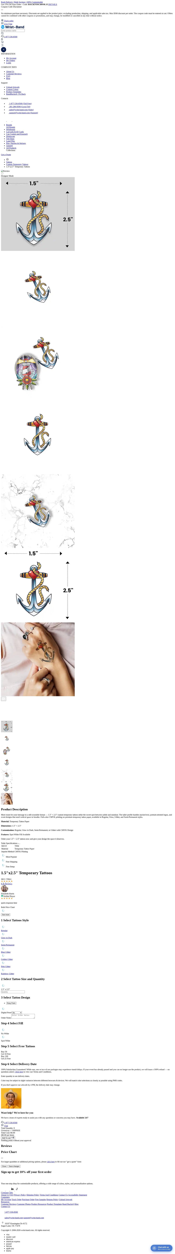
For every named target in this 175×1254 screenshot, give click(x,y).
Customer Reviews (14, 74)
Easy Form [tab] (11, 1003)
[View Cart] (2, 43)
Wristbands (10, 129)
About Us (10, 71)
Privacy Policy (20, 1195)
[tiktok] (14, 120)
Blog (8, 78)
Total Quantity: (8, 1128)
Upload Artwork (12, 87)
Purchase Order (28, 1199)
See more (5, 915)
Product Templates (13, 92)
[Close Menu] (3, 51)
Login (8, 63)
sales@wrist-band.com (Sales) (21, 110)
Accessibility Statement (77, 1195)
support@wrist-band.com (33, 1218)
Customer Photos (24, 1204)
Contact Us (63, 1195)
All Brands (10, 127)
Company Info (7, 1193)
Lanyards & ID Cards (15, 132)
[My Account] (2, 40)
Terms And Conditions (49, 1195)
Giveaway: (10, 1130)
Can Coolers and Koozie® (17, 134)
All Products (11, 148)
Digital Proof (6, 1012)
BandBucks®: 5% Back (16, 94)
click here (51, 1162)
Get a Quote (6, 155)
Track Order (17, 1199)
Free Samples (40, 1199)
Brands (9, 125)
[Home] (7, 160)
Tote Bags (10, 139)
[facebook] (4, 120)
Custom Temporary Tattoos (17, 164)
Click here (19, 1072)
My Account (11, 58)
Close (4, 1166)
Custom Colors (12, 89)
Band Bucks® (68, 1204)
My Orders (10, 60)
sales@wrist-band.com (14, 1218)
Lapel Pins (10, 141)
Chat (6, 1126)
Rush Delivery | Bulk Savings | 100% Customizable (22, 2)
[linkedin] (12, 1190)
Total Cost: (8, 1133)
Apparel (9, 146)
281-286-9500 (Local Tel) (19, 107)
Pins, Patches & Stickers (16, 143)
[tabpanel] (87, 1009)
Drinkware (10, 136)
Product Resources (38, 1204)
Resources (5, 1202)
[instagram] (9, 120)
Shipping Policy (32, 1195)
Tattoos (9, 162)
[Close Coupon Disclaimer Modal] (2, 9)
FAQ (8, 76)
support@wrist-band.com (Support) (23, 113)
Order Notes (6, 1018)
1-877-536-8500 (10, 1123)
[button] (87, 45)
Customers (5, 1197)
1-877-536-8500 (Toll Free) (20, 103)
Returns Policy (52, 1199)
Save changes (14, 1166)
